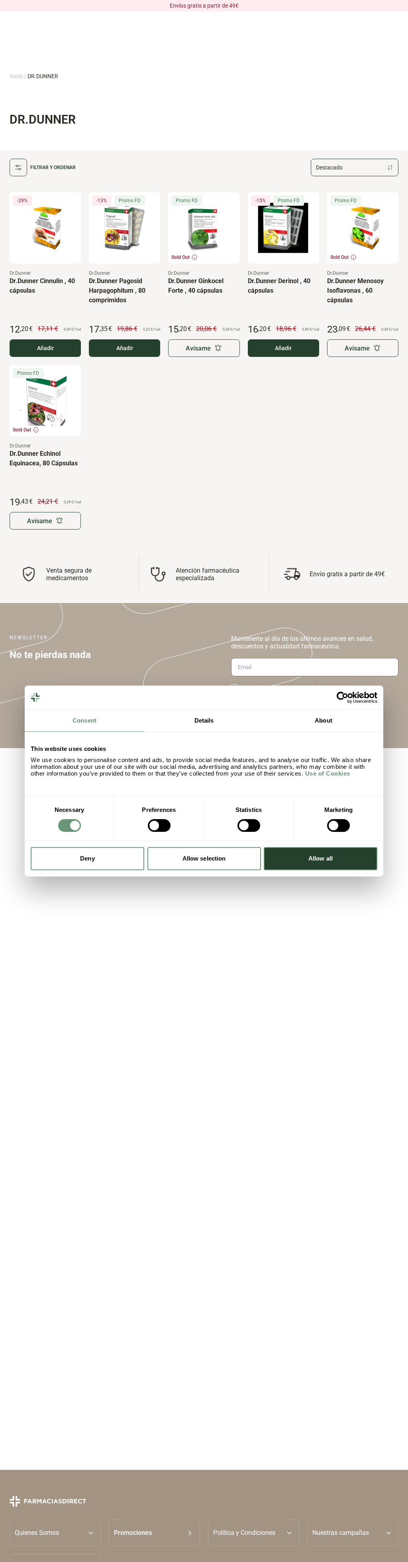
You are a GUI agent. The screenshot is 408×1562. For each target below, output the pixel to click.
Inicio (16, 76)
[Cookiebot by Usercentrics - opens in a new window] (342, 697)
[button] (154, 1533)
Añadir (45, 348)
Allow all (320, 858)
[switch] (159, 825)
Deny (87, 858)
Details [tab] (204, 720)
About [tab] (323, 720)
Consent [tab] (84, 720)
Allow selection (204, 858)
